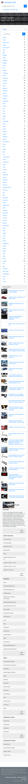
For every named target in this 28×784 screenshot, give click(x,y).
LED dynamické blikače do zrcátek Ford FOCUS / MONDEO (16, 317)
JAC (4, 146)
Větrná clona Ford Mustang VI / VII (17, 324)
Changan (5, 73)
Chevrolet (5, 78)
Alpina (4, 45)
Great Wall (5, 121)
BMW (4, 58)
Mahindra (5, 174)
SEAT (4, 238)
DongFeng (5, 101)
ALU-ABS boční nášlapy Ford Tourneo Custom (16, 462)
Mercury (5, 190)
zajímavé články (21, 777)
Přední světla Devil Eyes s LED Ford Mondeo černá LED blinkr (17, 350)
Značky (3, 20)
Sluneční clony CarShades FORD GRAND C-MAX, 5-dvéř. (16, 421)
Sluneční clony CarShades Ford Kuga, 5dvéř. (17, 297)
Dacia (4, 85)
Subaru (5, 246)
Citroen (5, 83)
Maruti (4, 177)
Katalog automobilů (11, 777)
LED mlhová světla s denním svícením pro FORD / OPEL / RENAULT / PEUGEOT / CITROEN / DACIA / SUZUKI (16, 442)
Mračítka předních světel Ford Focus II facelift (17, 291)
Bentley (5, 55)
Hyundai (5, 136)
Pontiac (5, 215)
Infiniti (4, 139)
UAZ (4, 266)
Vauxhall (5, 268)
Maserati (5, 180)
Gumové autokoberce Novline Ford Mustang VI (17, 468)
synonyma (24, 779)
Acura (4, 40)
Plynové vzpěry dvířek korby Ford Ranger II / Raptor (16, 388)
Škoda (4, 241)
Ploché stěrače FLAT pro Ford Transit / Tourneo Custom (16, 455)
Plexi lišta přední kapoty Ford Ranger (16, 415)
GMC (4, 119)
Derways (5, 96)
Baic (4, 52)
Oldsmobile (6, 205)
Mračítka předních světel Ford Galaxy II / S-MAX (17, 449)
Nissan (4, 202)
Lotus (4, 172)
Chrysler (5, 80)
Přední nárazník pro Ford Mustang (15, 356)
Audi (4, 50)
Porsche (5, 218)
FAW (4, 103)
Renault (5, 223)
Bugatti (5, 63)
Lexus (4, 164)
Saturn (4, 233)
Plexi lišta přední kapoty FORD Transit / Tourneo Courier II (17, 401)
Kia (3, 154)
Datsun (5, 93)
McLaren (5, 185)
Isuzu (4, 144)
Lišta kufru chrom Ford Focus (16, 330)
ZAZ (4, 279)
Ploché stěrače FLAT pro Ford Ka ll (16, 434)
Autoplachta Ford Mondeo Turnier (16, 369)
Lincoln (5, 169)
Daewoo (5, 88)
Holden (5, 131)
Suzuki (4, 248)
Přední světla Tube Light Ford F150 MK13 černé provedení (16, 496)
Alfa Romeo (6, 42)
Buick (4, 65)
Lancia (4, 159)
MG (4, 192)
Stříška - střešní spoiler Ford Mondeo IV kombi (16, 343)
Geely (4, 116)
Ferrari (4, 106)
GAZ (4, 113)
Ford (8, 20)
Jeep (4, 152)
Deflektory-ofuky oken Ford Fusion (16, 304)
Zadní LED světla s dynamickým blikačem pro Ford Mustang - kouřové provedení (16, 476)
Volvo (4, 276)
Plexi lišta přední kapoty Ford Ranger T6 (16, 337)
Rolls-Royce (6, 225)
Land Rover (6, 162)
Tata (4, 253)
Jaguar (4, 149)
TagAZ (4, 251)
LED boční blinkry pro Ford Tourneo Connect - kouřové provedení (16, 408)
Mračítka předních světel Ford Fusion (17, 310)
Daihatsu (5, 91)
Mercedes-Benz (7, 187)
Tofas (4, 258)
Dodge (4, 98)
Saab (4, 230)
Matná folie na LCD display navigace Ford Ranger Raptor (16, 394)
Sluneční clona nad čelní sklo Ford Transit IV (16, 362)
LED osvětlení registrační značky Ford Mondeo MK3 (16, 375)
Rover (4, 228)
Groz (4, 124)
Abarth (4, 37)
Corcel (12, 20)
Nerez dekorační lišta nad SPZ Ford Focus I (16, 490)
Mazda (4, 182)
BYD (4, 68)
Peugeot (5, 210)
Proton (4, 220)
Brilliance (5, 60)
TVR (4, 263)
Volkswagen (6, 274)
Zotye (4, 281)
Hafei (4, 126)
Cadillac (5, 70)
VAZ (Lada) (5, 271)
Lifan (4, 167)
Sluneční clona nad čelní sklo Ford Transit (16, 483)
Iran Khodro (6, 141)
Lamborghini (6, 157)
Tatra (4, 256)
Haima (4, 129)
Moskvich (5, 200)
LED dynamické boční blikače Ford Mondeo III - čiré (16, 382)
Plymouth (5, 213)
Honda (4, 134)
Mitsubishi (5, 197)
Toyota (4, 261)
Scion (4, 235)
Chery (4, 75)
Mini (4, 195)
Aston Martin (6, 47)
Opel (4, 207)
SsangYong (6, 243)
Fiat (4, 108)
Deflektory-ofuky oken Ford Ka (17, 427)
